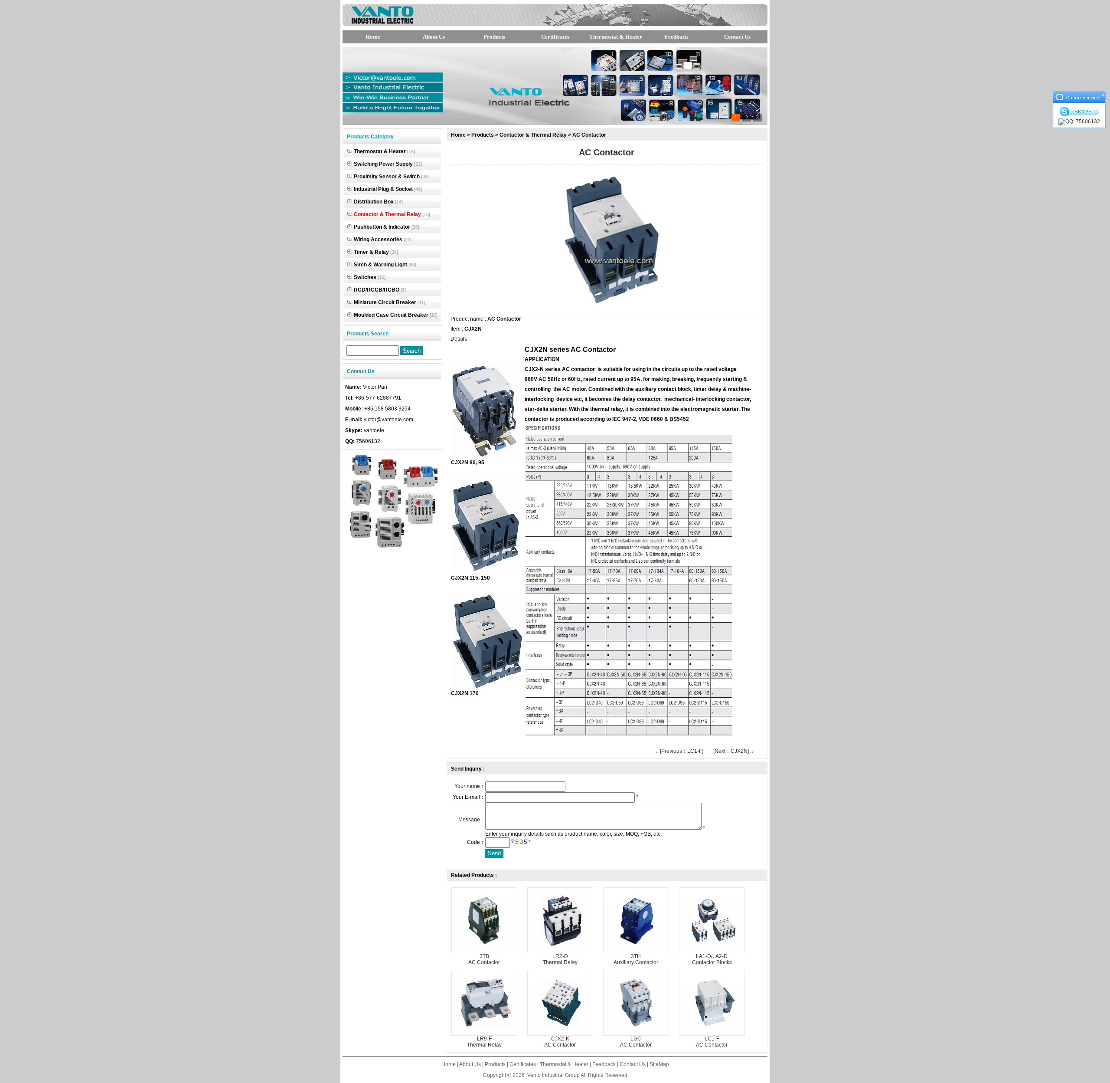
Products (494, 36)
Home (373, 36)
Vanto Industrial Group (553, 1075)
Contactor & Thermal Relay (533, 135)
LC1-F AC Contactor (712, 1042)
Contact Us (737, 36)
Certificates (555, 36)
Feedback (676, 36)
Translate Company (721, 16)
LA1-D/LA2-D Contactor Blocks (712, 959)
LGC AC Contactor (636, 1042)
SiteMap (659, 1064)
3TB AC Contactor (484, 959)
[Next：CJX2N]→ (733, 751)
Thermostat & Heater (615, 36)
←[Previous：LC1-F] (679, 751)
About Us (434, 36)
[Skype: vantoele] (1079, 111)
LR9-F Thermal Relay (484, 1042)
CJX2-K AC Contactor (560, 1042)
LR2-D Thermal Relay (560, 959)
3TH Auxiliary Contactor (636, 959)
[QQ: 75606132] (1079, 121)
